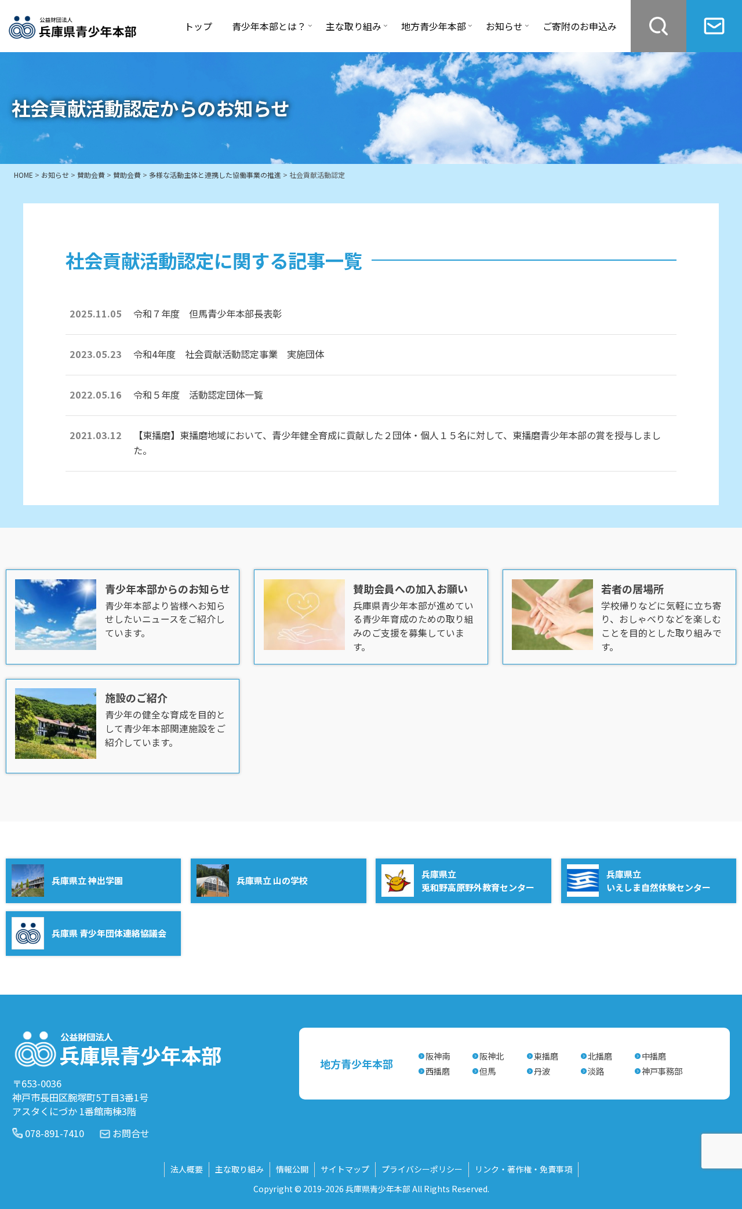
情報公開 (292, 1169)
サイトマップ (345, 1169)
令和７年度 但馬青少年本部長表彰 (207, 313)
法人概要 (186, 1169)
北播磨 (600, 1056)
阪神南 (437, 1056)
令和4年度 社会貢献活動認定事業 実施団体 (228, 354)
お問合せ (131, 1133)
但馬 (487, 1071)
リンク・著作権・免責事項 (523, 1169)
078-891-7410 (54, 1133)
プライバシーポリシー (422, 1169)
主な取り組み (239, 1169)
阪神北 (491, 1056)
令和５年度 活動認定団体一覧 (198, 394)
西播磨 (437, 1071)
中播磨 (654, 1056)
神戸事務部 (662, 1071)
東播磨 (546, 1056)
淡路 (596, 1071)
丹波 (542, 1071)
